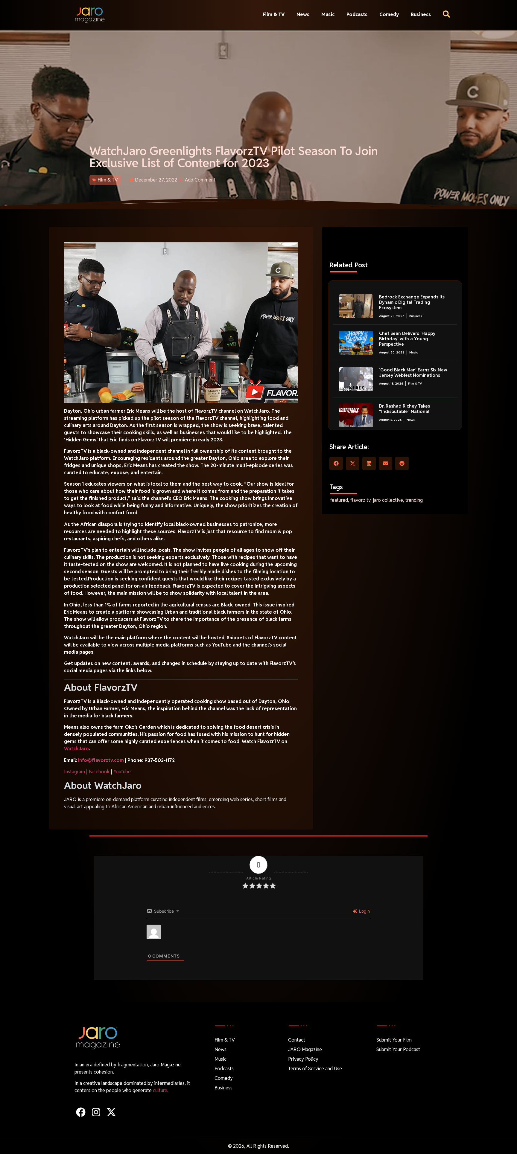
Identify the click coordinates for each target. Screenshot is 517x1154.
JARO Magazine (305, 1049)
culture (160, 1090)
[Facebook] (80, 1112)
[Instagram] (96, 1112)
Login (364, 911)
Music (327, 14)
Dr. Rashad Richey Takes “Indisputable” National (404, 408)
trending (414, 500)
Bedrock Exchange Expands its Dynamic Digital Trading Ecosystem (412, 302)
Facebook (99, 772)
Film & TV (274, 14)
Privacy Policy (303, 1059)
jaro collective (388, 500)
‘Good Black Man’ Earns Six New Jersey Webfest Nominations (413, 372)
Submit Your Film (394, 1040)
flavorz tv (360, 500)
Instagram (74, 772)
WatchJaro (76, 749)
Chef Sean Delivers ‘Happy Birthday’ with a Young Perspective (407, 338)
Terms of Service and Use (315, 1068)
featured (339, 500)
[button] (336, 463)
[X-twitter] (111, 1112)
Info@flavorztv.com (101, 760)
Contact (296, 1040)
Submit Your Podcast (398, 1049)
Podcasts (356, 14)
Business (421, 14)
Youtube (122, 772)
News (302, 14)
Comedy (389, 14)
